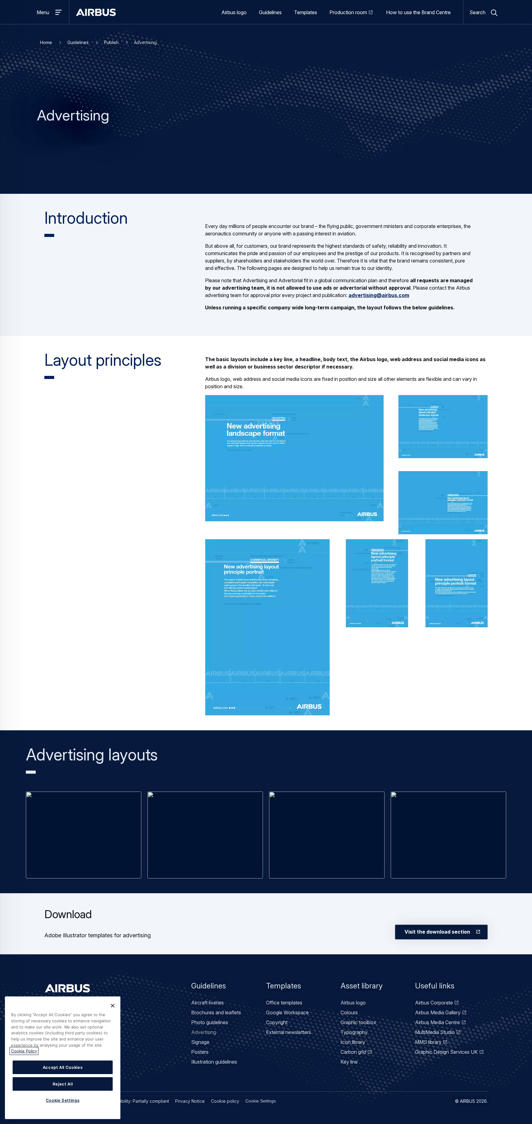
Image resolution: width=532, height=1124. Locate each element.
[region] (62, 1057)
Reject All (63, 1083)
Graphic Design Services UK (446, 1052)
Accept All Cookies (63, 1067)
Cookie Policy (24, 1051)
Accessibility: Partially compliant (137, 1101)
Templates (305, 12)
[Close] (112, 1005)
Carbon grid (353, 1052)
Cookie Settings (260, 1100)
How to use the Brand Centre (418, 12)
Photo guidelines (209, 1022)
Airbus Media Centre (437, 1022)
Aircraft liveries (207, 1003)
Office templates (284, 1003)
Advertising (203, 1032)
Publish (111, 42)
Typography (354, 1032)
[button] (83, 835)
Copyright (277, 1022)
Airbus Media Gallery (438, 1012)
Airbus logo (234, 12)
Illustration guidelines (214, 1062)
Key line (349, 1062)
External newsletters (288, 1032)
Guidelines (270, 12)
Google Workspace (287, 1012)
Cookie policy (225, 1101)
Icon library (353, 1042)
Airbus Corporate (434, 1003)
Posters (199, 1052)
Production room (348, 12)
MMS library (428, 1042)
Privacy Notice (190, 1101)
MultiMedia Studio (435, 1032)
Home (46, 42)
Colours (349, 1012)
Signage (200, 1042)
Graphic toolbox (358, 1022)
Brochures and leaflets (216, 1012)
